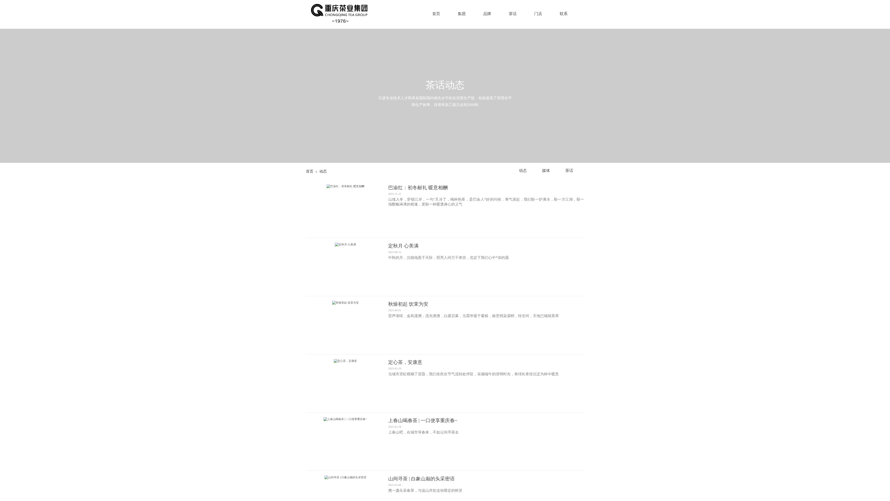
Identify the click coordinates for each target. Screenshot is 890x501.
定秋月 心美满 (403, 246)
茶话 (569, 170)
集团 (462, 14)
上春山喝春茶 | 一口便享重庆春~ (422, 420)
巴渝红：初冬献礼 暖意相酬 (418, 187)
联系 (564, 14)
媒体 (546, 170)
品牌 (487, 14)
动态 (523, 170)
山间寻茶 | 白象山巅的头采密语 (421, 479)
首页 (309, 171)
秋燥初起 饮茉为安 (408, 304)
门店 (538, 14)
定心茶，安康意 (405, 362)
